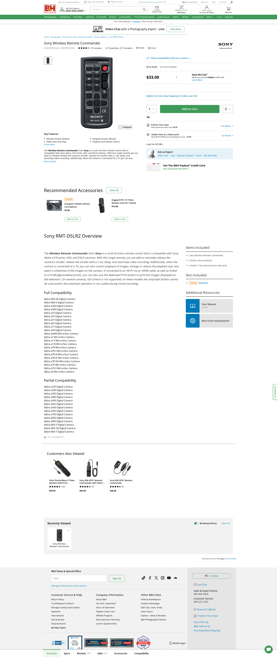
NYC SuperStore (191, 2)
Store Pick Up (201, 622)
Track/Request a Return (62, 603)
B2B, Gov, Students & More (68, 2)
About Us (204, 2)
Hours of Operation (105, 607)
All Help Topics (58, 627)
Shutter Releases (101, 37)
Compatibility (141, 653)
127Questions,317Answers (118, 48)
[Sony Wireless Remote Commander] (97, 93)
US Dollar (213, 576)
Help (213, 2)
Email (56, 578)
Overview (51, 653)
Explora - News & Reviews (153, 615)
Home (46, 37)
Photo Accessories (70, 37)
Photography (56, 37)
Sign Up (117, 578)
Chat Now (175, 29)
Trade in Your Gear (208, 615)
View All (114, 190)
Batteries (203, 283)
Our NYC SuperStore (106, 603)
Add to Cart (190, 109)
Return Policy (57, 599)
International (57, 615)
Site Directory (57, 619)
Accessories (120, 653)
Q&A (102, 653)
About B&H (101, 599)
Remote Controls (85, 37)
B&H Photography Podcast (153, 619)
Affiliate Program (104, 615)
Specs (67, 653)
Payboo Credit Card (105, 611)
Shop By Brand (58, 623)
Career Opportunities (106, 623)
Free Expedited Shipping (207, 630)
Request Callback (206, 609)
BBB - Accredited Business (58, 643)
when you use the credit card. (208, 77)
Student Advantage (150, 603)
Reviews (84, 653)
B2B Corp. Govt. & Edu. (152, 607)
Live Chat (222, 2)
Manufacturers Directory (108, 619)
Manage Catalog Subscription (65, 607)
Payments (56, 611)
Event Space (147, 611)
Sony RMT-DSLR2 (116, 37)
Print (153, 48)
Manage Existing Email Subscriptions (69, 585)
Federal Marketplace (151, 599)
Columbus (136, 21)
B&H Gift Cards (202, 626)
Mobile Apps (179, 643)
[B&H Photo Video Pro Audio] (51, 8)
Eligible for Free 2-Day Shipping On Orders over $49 (171, 96)
